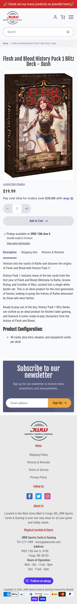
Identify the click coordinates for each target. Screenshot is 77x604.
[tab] (12, 253)
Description (10, 252)
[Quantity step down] (7, 208)
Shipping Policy (38, 455)
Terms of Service (39, 470)
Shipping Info (29, 252)
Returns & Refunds (53, 252)
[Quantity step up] (26, 208)
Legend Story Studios (14, 184)
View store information (18, 243)
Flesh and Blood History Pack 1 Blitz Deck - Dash (34, 43)
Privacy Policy (38, 477)
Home (5, 43)
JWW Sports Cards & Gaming (38, 589)
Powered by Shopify (63, 589)
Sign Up (57, 403)
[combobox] (33, 32)
